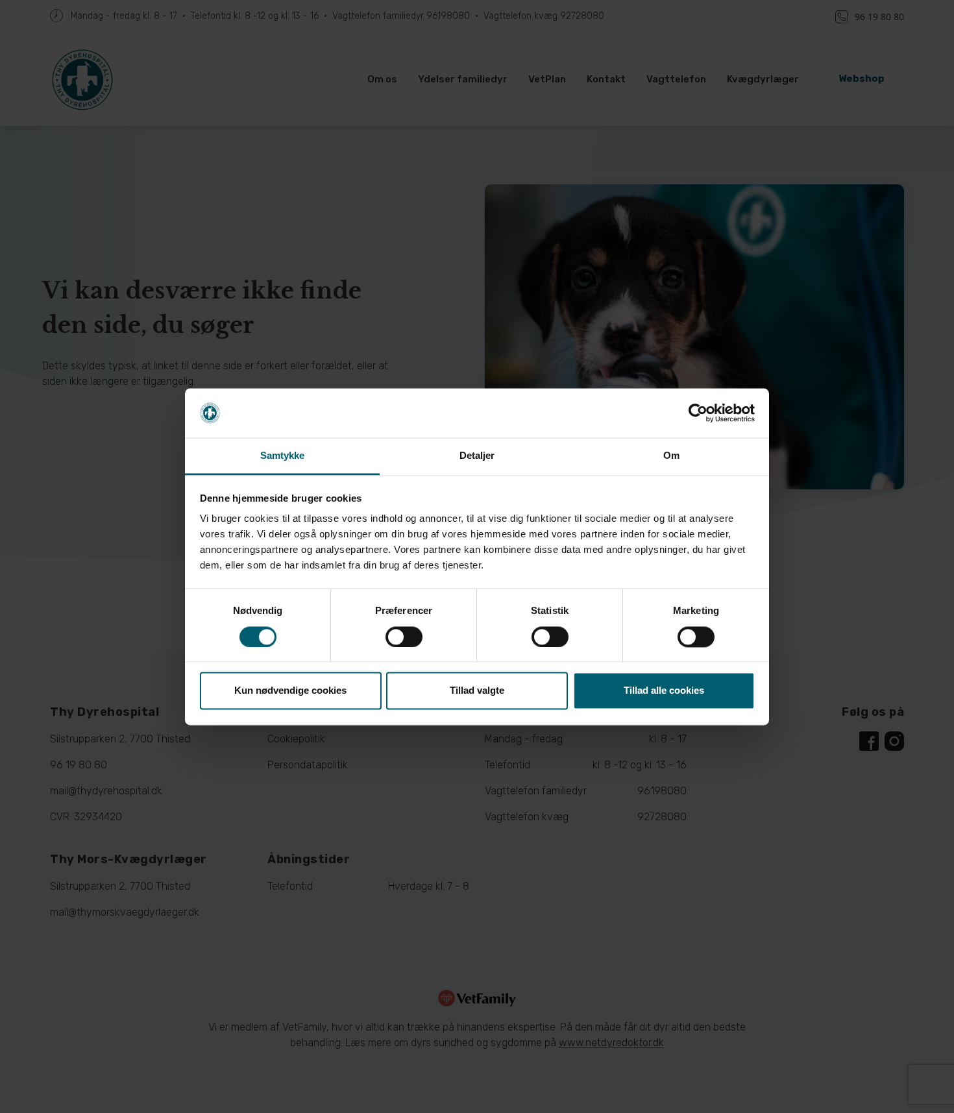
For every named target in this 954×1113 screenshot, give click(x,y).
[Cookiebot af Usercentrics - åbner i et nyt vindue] (698, 412)
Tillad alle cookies (664, 690)
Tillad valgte (477, 690)
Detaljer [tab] (477, 455)
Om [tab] (671, 455)
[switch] (403, 636)
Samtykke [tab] (282, 455)
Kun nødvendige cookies (290, 690)
